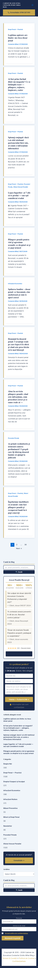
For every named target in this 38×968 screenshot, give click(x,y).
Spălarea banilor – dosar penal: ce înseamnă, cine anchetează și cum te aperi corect (19, 293)
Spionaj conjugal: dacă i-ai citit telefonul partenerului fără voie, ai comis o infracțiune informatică (18, 143)
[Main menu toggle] (32, 5)
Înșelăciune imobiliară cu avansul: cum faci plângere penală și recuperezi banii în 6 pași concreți (18, 507)
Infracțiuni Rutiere (10, 799)
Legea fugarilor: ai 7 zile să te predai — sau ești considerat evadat (19, 195)
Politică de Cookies (26, 958)
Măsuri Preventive (10, 808)
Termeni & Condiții (9, 958)
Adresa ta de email (19, 926)
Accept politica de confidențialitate (16, 933)
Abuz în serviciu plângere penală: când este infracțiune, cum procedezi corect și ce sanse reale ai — (18, 397)
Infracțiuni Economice (15, 283)
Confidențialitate (19, 961)
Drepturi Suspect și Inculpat (14, 782)
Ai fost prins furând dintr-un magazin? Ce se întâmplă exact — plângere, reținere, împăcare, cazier (19, 84)
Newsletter (7, 826)
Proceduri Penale (13, 438)
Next (19, 548)
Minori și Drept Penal (11, 817)
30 (25, 545)
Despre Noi (7, 764)
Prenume (19, 918)
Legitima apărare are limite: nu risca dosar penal (18, 38)
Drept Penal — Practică (15, 29)
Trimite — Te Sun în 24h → (19, 700)
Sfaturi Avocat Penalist (20, 187)
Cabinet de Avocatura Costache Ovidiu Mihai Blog (12, 5)
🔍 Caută (19, 572)
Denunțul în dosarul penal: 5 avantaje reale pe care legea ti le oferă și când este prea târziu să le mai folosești (18, 344)
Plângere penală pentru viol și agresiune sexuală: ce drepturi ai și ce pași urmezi (19, 243)
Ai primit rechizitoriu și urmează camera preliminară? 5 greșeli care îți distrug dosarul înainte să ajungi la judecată (19, 450)
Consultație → (19, 654)
